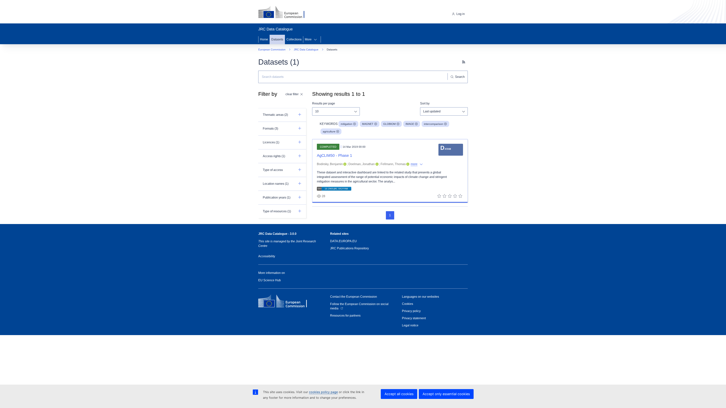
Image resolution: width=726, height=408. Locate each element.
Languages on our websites (420, 296)
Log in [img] (460, 13)
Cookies (407, 303)
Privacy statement (414, 318)
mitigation (346, 123)
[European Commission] (284, 12)
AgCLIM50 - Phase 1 (334, 155)
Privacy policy (411, 311)
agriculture (329, 131)
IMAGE (410, 123)
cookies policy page (323, 392)
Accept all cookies (399, 394)
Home (264, 39)
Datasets (277, 39)
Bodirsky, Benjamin (330, 164)
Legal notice (410, 325)
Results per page (323, 103)
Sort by (425, 103)
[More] (316, 39)
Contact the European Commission (353, 296)
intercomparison (433, 123)
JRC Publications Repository (349, 248)
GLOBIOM (389, 123)
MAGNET (367, 123)
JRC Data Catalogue (306, 49)
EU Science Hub (269, 280)
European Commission (271, 49)
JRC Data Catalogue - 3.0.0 (277, 233)
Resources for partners (345, 315)
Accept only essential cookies (446, 394)
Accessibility (266, 256)
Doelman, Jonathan (361, 164)
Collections (294, 39)
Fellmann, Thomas (393, 164)
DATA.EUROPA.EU (343, 241)
